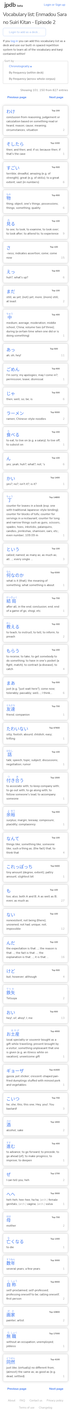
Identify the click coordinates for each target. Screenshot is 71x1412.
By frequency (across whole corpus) (32, 79)
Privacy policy (55, 1400)
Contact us (35, 1400)
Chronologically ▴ (20, 66)
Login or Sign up (54, 5)
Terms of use (26, 1407)
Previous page (16, 97)
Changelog (45, 1407)
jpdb (10, 5)
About (11, 1400)
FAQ (22, 1400)
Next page (56, 97)
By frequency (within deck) (26, 73)
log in (14, 41)
